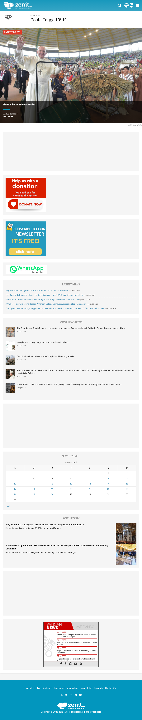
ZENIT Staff (8, 116)
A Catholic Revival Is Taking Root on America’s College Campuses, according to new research (46, 304)
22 (108, 489)
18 (34, 489)
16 (127, 484)
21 (90, 489)
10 (15, 484)
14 (90, 484)
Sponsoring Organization (66, 688)
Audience (47, 688)
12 (52, 484)
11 (34, 484)
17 (15, 489)
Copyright (98, 688)
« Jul (8, 506)
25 (34, 494)
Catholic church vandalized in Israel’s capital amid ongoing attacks (45, 356)
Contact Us (110, 688)
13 (71, 484)
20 (71, 489)
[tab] (57, 626)
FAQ (39, 688)
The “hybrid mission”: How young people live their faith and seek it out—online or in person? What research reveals (55, 308)
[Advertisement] (71, 151)
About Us (30, 688)
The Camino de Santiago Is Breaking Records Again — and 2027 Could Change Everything (44, 295)
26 (52, 494)
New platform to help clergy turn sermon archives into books (43, 342)
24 (15, 494)
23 (127, 489)
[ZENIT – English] (39, 5)
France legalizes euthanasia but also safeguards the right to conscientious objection (42, 299)
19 (52, 489)
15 (108, 484)
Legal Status (86, 688)
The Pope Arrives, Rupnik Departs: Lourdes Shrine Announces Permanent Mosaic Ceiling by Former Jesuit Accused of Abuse (71, 328)
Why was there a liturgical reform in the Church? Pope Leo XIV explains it (37, 290)
